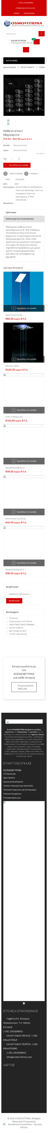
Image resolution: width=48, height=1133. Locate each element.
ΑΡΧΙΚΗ (16, 13)
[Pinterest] (21, 203)
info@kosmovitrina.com (25, 8)
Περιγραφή (11, 212)
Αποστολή (19, 179)
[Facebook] (18, 203)
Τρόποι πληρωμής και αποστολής (18, 785)
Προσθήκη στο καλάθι (19, 165)
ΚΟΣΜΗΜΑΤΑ (36, 187)
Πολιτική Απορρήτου (12, 793)
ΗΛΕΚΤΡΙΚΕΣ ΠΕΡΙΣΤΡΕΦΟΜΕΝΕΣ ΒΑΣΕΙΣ (23, 624)
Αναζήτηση (14, 600)
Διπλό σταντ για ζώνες (15, 518)
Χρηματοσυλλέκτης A (14, 569)
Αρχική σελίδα (9, 67)
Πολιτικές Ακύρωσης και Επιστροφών (20, 789)
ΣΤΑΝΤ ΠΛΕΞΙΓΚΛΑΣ (18, 634)
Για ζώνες (13, 618)
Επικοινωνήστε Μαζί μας (25, 687)
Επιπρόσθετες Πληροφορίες (20, 219)
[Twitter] (16, 203)
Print (7, 179)
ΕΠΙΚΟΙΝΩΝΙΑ (29, 13)
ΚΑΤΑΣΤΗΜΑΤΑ (27, 67)
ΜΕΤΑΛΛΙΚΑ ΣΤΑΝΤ (17, 631)
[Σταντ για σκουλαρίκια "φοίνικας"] (39, 131)
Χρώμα (5, 150)
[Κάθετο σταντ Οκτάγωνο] (43, 131)
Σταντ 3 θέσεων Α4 (14, 416)
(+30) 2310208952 (25, 2)
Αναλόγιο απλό (12, 366)
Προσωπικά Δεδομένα (13, 781)
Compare (33, 173)
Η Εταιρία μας (9, 773)
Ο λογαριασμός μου (12, 797)
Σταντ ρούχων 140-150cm (20, 621)
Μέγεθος (6, 145)
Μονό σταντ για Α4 (13, 315)
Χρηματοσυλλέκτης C (15, 467)
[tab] (24, 212)
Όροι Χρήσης (9, 777)
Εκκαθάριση (40, 153)
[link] (24, 1125)
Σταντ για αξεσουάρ (25, 190)
